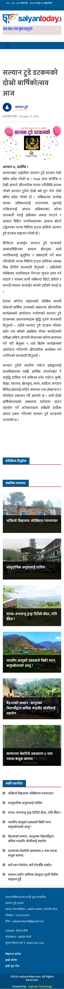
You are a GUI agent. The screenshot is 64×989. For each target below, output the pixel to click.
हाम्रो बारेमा (11, 960)
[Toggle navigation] (8, 45)
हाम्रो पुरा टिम (12, 966)
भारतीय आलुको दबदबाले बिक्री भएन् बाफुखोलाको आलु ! (30, 663)
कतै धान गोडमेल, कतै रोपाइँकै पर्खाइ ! (30, 865)
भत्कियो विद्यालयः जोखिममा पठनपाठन (32, 521)
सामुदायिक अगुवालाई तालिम (25, 567)
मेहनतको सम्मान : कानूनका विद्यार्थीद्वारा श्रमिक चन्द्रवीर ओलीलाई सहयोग (30, 708)
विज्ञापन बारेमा (13, 954)
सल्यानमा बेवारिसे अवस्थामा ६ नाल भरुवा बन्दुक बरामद (29, 756)
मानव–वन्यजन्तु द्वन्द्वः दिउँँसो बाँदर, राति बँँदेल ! (31, 616)
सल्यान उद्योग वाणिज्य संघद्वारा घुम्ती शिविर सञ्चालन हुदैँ (33, 877)
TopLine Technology (40, 986)
